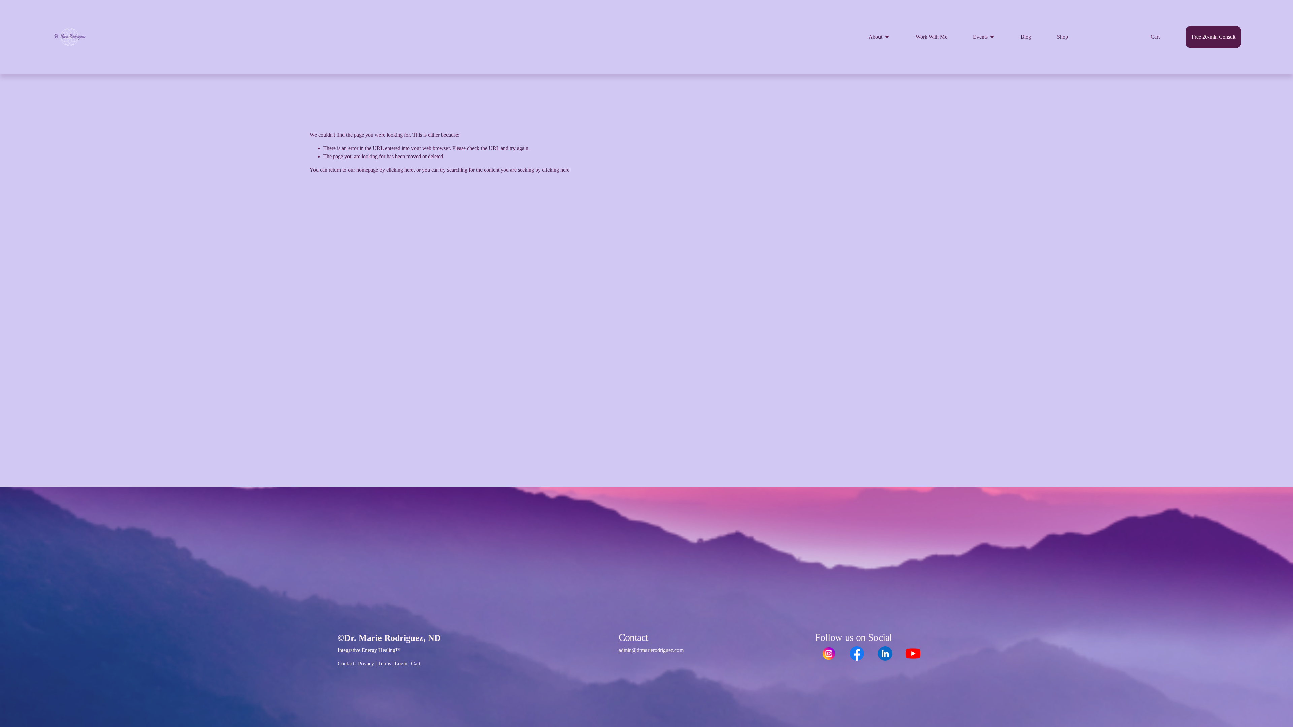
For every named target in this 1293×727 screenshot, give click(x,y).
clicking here (399, 170)
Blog (1026, 37)
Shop (1062, 37)
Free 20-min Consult (1213, 37)
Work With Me (931, 37)
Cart (1155, 37)
